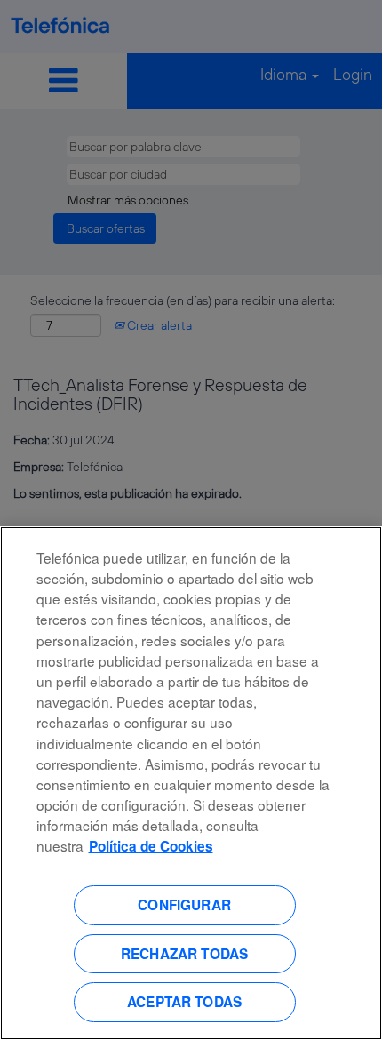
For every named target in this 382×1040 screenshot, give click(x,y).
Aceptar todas (184, 1002)
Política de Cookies (151, 846)
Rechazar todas (184, 954)
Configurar (184, 905)
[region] (191, 783)
